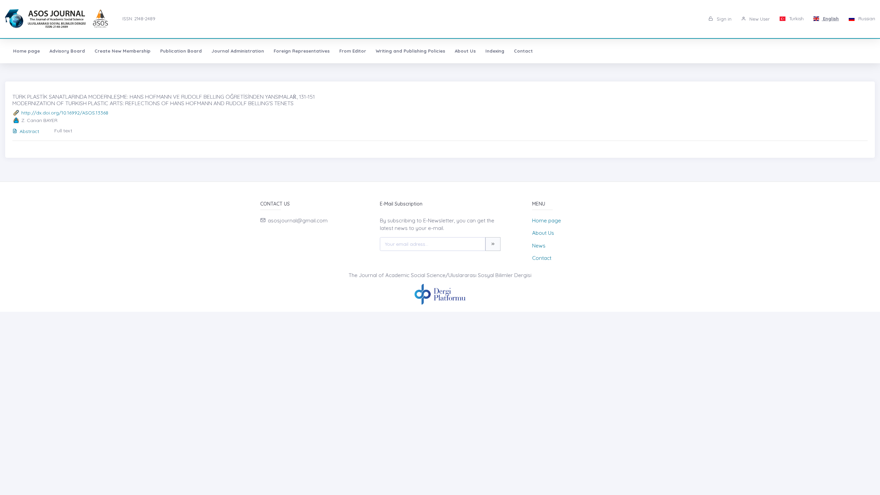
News (539, 245)
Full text (63, 131)
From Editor (352, 51)
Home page (26, 51)
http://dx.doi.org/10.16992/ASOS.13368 (64, 113)
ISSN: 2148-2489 (138, 18)
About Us (465, 51)
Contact (523, 51)
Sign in (723, 19)
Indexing (494, 51)
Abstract (29, 131)
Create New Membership (123, 51)
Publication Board (181, 51)
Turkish (796, 18)
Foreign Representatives (302, 51)
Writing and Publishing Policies (410, 51)
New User (759, 19)
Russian (866, 18)
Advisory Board (67, 51)
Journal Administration (237, 51)
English (830, 18)
